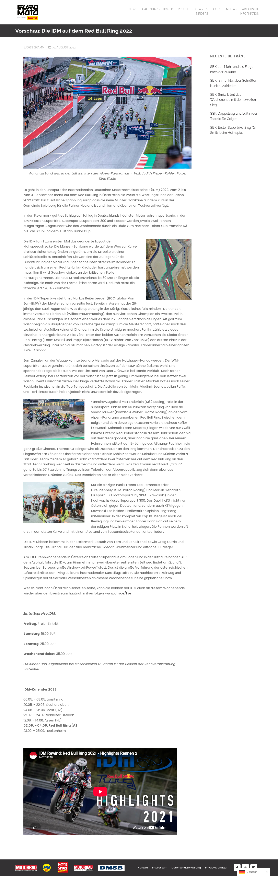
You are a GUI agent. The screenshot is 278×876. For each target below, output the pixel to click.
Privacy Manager (216, 867)
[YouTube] (245, 867)
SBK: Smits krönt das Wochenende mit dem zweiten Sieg (233, 100)
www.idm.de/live (118, 593)
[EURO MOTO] (27, 12)
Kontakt (143, 867)
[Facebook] (237, 867)
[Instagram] (253, 867)
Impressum (159, 867)
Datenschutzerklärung (186, 867)
